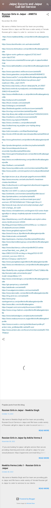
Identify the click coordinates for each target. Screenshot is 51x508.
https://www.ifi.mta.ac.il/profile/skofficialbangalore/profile (23, 233)
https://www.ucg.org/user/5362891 (15, 120)
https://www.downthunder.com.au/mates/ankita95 (21, 44)
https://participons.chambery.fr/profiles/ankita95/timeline (23, 239)
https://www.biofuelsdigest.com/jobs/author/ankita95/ (22, 316)
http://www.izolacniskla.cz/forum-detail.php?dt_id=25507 (23, 86)
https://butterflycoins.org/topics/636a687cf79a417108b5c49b (25, 270)
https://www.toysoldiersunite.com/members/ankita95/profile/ (25, 168)
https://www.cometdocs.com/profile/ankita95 (19, 123)
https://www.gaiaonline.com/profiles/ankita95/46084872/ (23, 74)
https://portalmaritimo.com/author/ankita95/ (18, 196)
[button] (47, 15)
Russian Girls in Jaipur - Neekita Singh (20, 410)
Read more (44, 430)
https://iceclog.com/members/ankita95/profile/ (19, 111)
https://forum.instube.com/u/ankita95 (16, 103)
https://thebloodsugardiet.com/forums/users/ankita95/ (22, 108)
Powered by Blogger (27, 499)
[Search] (47, 4)
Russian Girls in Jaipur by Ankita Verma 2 (22, 438)
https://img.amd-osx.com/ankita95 (15, 296)
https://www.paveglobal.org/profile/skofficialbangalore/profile (25, 262)
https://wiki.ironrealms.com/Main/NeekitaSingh (20, 131)
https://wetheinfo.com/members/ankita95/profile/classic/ (23, 194)
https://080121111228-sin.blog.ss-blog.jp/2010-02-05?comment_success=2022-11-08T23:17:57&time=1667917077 (22, 256)
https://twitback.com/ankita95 (13, 165)
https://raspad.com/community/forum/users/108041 (22, 307)
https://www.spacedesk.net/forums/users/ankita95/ (21, 72)
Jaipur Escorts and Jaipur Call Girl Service (25, 5)
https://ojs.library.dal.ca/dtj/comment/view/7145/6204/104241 (25, 114)
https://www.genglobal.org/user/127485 (17, 231)
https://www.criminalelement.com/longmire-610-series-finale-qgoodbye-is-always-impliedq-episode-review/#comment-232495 (25, 213)
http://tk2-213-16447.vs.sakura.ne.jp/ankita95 (19, 191)
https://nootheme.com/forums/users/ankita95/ (19, 117)
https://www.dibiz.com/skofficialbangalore (18, 304)
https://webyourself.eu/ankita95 (14, 100)
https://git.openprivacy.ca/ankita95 (15, 284)
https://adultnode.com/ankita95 (14, 287)
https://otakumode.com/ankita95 (14, 236)
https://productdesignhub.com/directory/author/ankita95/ (23, 145)
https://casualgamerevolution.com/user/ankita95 (20, 290)
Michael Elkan (31, 503)
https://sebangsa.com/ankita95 (14, 106)
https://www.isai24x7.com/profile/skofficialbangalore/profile (24, 77)
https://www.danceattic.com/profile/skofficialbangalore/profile (25, 293)
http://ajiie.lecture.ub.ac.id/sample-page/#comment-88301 (24, 177)
